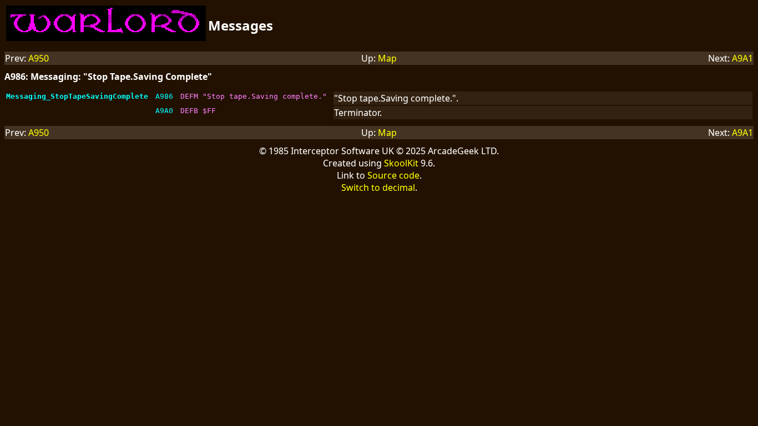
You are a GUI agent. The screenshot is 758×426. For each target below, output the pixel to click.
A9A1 (742, 58)
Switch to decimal (378, 187)
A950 (38, 58)
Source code (393, 175)
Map (387, 58)
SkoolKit (401, 163)
